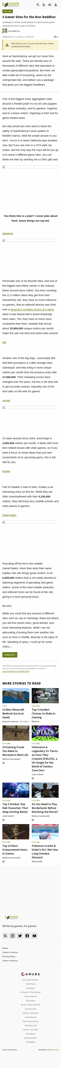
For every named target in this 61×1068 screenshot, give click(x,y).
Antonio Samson (10, 721)
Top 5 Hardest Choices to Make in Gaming (43, 713)
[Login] (56, 5)
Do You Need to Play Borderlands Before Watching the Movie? (45, 808)
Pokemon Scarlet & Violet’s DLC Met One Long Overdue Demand (45, 851)
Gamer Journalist (31, 1013)
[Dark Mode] (44, 5)
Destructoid (30, 1008)
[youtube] (34, 936)
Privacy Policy (8, 956)
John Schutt (38, 774)
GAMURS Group (53, 1050)
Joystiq (6, 400)
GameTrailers (9, 514)
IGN (4, 342)
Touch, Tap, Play (30, 1029)
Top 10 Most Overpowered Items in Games (14, 849)
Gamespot (7, 233)
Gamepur (30, 988)
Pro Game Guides (30, 979)
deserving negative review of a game (32, 309)
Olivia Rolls (37, 861)
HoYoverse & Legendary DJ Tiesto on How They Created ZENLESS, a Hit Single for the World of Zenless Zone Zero (45, 758)
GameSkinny (30, 1017)
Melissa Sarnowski (11, 759)
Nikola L (35, 721)
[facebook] (27, 936)
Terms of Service (10, 952)
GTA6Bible (30, 1042)
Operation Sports (31, 1021)
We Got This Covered (30, 1004)
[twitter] (20, 936)
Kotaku (6, 471)
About (5, 948)
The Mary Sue (30, 1025)
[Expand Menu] (50, 5)
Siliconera (30, 1000)
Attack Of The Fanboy (30, 992)
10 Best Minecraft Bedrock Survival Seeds (13, 713)
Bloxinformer (30, 1038)
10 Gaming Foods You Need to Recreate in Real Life (15, 751)
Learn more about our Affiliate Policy (16, 671)
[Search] (38, 5)
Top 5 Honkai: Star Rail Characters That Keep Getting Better (15, 808)
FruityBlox (30, 1033)
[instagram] (12, 936)
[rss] (5, 936)
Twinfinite (30, 984)
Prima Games (30, 996)
